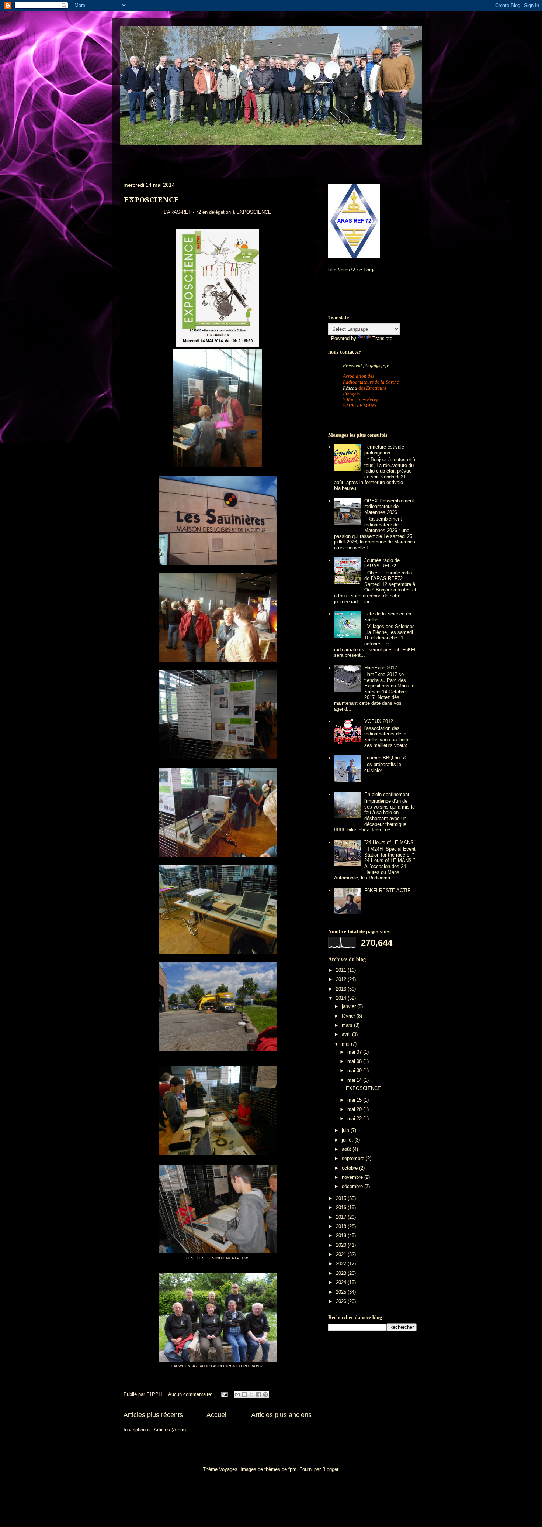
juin (346, 1130)
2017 (342, 1217)
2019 (342, 1235)
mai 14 (355, 1080)
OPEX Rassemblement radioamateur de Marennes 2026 (389, 506)
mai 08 (355, 1061)
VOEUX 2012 (378, 721)
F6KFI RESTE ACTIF (387, 890)
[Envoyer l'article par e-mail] (224, 1394)
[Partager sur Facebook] (258, 1394)
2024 (342, 1282)
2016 (342, 1207)
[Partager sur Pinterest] (265, 1394)
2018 (342, 1226)
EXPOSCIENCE (151, 199)
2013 (342, 989)
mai (346, 1044)
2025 (342, 1292)
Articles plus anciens (281, 1414)
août (347, 1149)
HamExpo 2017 (380, 667)
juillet (348, 1140)
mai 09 (355, 1070)
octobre (350, 1168)
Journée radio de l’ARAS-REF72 (382, 563)
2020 (342, 1245)
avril (347, 1034)
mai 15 (355, 1100)
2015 (342, 1198)
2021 (342, 1254)
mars (348, 1025)
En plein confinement (386, 794)
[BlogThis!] (244, 1394)
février (349, 1016)
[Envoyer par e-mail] (237, 1394)
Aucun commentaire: (191, 1394)
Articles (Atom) (170, 1429)
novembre (353, 1177)
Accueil (217, 1414)
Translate (382, 338)
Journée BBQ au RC (386, 758)
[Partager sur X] (251, 1394)
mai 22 (355, 1118)
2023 (342, 1273)
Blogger (330, 1469)
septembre (354, 1158)
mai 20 (355, 1109)
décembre (353, 1186)
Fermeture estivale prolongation (384, 450)
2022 (342, 1263)
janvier (349, 1006)
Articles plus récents (153, 1414)
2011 (342, 970)
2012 (342, 979)
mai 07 (355, 1052)
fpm (292, 1469)
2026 (342, 1301)
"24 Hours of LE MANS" (390, 842)
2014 (342, 998)
